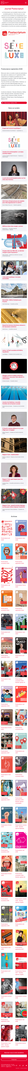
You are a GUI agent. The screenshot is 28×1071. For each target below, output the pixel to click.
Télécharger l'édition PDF (10, 102)
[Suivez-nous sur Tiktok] (23, 1065)
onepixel (25, 1068)
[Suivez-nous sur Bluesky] (26, 1065)
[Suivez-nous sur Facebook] (16, 1065)
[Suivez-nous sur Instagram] (19, 1065)
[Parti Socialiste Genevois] (5, 2)
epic (22, 1068)
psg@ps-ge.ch (8, 1066)
